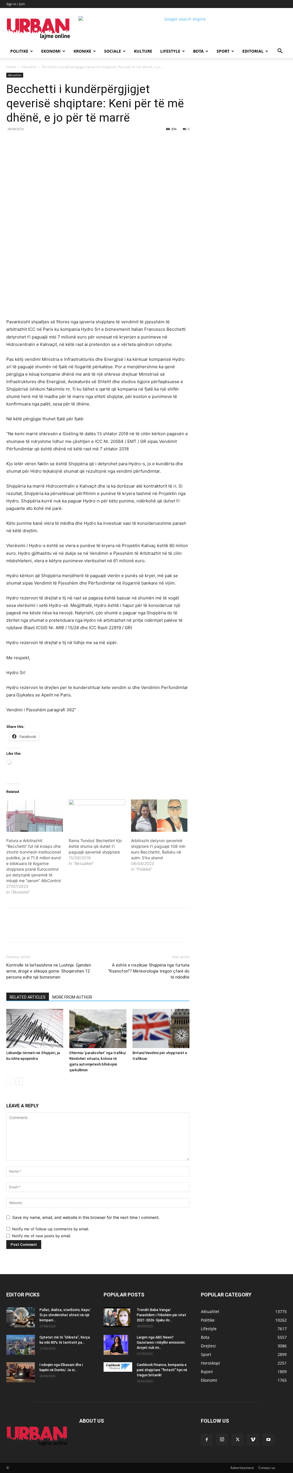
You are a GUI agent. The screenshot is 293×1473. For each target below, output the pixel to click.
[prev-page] (9, 1081)
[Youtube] (268, 1440)
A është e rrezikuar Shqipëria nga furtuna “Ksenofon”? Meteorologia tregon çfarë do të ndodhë (148, 971)
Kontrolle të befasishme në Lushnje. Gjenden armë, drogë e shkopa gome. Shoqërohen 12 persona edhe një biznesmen (48, 971)
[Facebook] (46, 142)
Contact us (266, 1467)
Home (11, 66)
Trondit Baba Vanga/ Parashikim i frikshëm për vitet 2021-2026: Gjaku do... (161, 1315)
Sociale (112, 51)
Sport (223, 51)
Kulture (143, 51)
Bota (198, 51)
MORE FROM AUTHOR (72, 997)
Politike (19, 51)
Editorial (253, 51)
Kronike (82, 51)
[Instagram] (222, 1439)
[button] (280, 51)
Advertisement (242, 1467)
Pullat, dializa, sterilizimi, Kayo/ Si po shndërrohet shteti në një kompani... (64, 1315)
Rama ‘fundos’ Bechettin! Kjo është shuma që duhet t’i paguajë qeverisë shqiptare (95, 846)
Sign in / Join (15, 4)
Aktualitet (29, 66)
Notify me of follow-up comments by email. (50, 1229)
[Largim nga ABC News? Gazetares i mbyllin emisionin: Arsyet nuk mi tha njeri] (116, 1345)
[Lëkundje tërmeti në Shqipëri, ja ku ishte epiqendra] (34, 1028)
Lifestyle (170, 51)
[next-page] (19, 1081)
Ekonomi (51, 51)
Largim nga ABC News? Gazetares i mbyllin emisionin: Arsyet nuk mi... (161, 1342)
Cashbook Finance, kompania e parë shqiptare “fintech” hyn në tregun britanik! (162, 1370)
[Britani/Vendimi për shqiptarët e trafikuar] (160, 1028)
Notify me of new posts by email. (41, 1236)
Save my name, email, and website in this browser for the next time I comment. (86, 1217)
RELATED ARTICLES (27, 997)
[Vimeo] (253, 1440)
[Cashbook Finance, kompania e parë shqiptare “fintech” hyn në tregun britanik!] (118, 1367)
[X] (59, 142)
